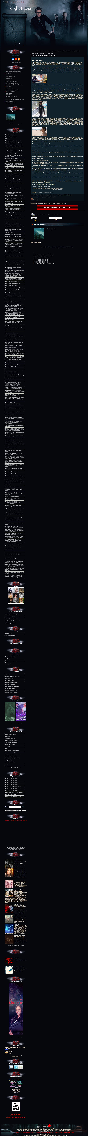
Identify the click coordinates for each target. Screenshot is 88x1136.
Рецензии (8, 94)
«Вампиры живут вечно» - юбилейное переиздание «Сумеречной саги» (13, 215)
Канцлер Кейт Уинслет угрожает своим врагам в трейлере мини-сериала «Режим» (14, 469)
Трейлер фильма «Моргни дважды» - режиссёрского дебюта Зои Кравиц (13, 360)
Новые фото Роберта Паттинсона (12, 283)
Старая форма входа (16, 62)
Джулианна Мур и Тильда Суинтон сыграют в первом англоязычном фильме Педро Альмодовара (14, 483)
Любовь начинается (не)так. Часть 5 (42, 258)
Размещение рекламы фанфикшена (16, 945)
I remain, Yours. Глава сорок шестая (13, 786)
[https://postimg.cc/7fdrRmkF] (39, 135)
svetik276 (16, 1092)
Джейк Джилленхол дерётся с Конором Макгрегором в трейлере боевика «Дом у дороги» (14, 489)
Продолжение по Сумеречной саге (13, 84)
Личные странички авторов (11, 692)
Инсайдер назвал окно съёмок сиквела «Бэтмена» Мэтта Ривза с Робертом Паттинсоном (14, 554)
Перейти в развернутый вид (16, 849)
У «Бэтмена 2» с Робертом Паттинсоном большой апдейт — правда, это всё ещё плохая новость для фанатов (14, 309)
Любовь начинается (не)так (11, 752)
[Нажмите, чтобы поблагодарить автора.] (34, 218)
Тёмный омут (8, 746)
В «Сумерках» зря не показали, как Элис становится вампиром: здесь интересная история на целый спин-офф (14, 164)
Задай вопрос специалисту (11, 660)
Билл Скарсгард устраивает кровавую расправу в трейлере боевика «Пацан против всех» (14, 418)
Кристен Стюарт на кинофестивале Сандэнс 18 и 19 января (13, 506)
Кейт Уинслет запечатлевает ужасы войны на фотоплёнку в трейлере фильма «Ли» (14, 357)
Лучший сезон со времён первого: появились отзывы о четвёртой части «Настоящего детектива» (13, 540)
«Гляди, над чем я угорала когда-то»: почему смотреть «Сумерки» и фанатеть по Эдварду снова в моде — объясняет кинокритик (14, 175)
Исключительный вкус (10, 744)
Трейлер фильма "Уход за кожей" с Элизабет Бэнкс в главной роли (13, 317)
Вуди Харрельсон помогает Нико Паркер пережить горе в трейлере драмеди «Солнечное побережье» (14, 502)
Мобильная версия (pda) (44, 1131)
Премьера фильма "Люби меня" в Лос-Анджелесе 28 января (13, 218)
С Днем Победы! (9, 203)
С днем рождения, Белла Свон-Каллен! (13, 287)
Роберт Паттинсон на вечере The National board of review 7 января (14, 227)
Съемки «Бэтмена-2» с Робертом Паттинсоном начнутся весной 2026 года (14, 182)
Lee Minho (53, 196)
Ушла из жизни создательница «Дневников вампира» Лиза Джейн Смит (14, 212)
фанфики (44, 196)
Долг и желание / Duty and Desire (12, 758)
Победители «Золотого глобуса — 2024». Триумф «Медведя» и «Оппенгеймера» (14, 537)
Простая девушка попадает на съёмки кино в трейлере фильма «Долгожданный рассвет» (14, 465)
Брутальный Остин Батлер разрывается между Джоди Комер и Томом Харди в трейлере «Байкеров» (14, 403)
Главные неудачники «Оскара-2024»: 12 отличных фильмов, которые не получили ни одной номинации (14, 391)
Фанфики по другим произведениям (13, 99)
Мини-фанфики (9, 76)
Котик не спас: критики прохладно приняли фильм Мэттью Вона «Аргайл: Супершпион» (14, 476)
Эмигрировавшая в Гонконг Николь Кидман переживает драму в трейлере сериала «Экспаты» (14, 569)
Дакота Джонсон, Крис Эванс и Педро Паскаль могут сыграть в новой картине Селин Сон (13, 461)
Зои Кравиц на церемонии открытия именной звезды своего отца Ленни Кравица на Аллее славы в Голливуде (14, 375)
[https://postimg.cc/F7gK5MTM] (39, 82)
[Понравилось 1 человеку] (32, 198)
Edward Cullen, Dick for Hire (11, 756)
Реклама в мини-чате (10, 102)
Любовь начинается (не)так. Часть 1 (42, 262)
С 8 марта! (7, 138)
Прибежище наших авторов (11, 682)
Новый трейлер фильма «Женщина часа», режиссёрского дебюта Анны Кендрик (14, 279)
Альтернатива (9, 93)
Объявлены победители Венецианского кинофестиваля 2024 (14, 296)
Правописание (9, 101)
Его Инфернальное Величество (12, 750)
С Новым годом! (9, 232)
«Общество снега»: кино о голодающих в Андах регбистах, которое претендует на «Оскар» (14, 513)
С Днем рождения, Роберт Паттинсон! (13, 201)
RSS (83, 2)
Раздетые (7, 736)
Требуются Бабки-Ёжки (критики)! (12, 614)
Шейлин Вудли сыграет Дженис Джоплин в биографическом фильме (14, 293)
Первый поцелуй (9, 766)
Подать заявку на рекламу (16, 723)
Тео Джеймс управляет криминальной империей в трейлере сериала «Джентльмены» (13, 422)
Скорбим (7, 368)
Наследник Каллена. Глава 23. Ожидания (14, 792)
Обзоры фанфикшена (10, 688)
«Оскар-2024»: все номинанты (12, 496)
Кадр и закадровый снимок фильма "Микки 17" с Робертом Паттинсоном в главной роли (14, 261)
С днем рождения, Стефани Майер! (13, 234)
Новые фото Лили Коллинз (11, 259)
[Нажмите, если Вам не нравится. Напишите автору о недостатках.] (55, 218)
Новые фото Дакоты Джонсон (11, 471)
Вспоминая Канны (9, 330)
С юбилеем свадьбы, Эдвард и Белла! (51, 229)
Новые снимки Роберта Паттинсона (13, 224)
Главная (70, 2)
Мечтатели (7, 764)
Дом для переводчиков (10, 684)
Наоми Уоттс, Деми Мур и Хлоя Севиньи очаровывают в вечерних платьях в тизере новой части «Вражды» (14, 565)
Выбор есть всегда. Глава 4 (11, 780)
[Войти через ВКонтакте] (13, 59)
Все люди (8, 88)
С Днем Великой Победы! (10, 347)
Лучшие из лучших (9, 680)
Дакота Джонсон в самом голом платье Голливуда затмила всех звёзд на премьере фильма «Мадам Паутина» (14, 457)
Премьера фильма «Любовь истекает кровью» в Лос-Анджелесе (13, 395)
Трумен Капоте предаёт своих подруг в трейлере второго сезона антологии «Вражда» (14, 544)
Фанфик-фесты (8, 658)
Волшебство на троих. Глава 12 (12, 794)
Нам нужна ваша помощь (11, 319)
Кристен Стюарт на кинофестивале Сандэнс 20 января (13, 499)
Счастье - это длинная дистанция (12, 754)
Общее (7, 73)
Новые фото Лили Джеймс (11, 473)
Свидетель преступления (10, 734)
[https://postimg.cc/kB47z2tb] (39, 116)
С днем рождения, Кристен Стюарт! (13, 364)
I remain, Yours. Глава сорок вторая (13, 796)
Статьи (36, 53)
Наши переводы (9, 91)
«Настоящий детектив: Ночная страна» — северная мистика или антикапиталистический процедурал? (14, 509)
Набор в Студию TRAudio (10, 623)
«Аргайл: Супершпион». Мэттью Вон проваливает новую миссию (13, 448)
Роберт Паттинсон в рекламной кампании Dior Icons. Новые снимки (14, 271)
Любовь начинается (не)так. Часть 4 (42, 259)
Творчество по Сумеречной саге (13, 71)
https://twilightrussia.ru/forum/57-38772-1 (44, 192)
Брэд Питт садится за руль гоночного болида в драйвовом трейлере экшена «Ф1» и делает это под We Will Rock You (14, 313)
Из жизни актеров (9, 74)
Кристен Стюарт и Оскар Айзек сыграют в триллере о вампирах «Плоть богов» (14, 354)
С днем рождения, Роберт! (11, 136)
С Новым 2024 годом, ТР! (11, 550)
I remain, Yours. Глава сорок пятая (12, 788)
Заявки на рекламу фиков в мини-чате (16, 848)
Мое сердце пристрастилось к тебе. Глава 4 (43, 254)
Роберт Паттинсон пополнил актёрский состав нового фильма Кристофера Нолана (14, 244)
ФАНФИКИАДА (8, 633)
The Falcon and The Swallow (11, 742)
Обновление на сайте (10, 134)
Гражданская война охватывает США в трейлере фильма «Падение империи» (13, 479)
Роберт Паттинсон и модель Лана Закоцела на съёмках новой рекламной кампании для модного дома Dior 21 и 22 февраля (14, 429)
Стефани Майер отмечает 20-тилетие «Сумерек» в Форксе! (13, 156)
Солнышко (51, 194)
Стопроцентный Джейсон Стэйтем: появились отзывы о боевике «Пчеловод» (14, 527)
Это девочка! (8, 362)
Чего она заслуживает (10, 762)
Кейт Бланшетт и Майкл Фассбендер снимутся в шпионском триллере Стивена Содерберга (14, 493)
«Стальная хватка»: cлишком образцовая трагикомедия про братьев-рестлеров (14, 517)
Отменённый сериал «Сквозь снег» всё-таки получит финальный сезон (14, 371)
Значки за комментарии (10, 635)
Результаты (13, 1055)
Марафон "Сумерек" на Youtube (12, 158)
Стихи (7, 86)
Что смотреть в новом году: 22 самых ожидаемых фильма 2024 (13, 534)
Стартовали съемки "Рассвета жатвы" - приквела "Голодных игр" (14, 185)
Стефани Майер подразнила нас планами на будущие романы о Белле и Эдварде (14, 150)
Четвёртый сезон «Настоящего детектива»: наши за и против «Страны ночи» (14, 411)
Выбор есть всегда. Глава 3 (11, 782)
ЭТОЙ (18, 956)
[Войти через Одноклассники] (19, 59)
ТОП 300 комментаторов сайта (16, 124)
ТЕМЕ (21, 971)
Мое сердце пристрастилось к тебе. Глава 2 (43, 256)
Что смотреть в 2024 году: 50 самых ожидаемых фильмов (13, 548)
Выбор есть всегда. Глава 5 (11, 778)
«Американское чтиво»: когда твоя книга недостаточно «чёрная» (14, 439)
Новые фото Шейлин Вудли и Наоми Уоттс (14, 281)
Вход (80, 2)
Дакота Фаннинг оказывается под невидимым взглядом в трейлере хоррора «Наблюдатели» (14, 408)
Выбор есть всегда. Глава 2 (11, 784)
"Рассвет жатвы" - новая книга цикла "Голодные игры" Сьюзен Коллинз (13, 209)
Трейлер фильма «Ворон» (11, 378)
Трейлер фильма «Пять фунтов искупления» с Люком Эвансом (12, 333)
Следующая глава (58, 189)
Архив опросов (18, 1055)
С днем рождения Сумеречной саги (13, 188)
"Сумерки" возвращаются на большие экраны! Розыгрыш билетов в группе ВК (13, 143)
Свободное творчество (11, 83)
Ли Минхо (48, 196)
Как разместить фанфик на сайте (12, 676)
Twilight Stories (8, 760)
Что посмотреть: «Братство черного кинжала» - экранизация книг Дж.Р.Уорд (13, 179)
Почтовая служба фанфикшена (12, 686)
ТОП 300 (7, 674)
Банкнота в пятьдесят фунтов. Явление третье (44, 263)
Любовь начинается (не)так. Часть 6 (42, 257)
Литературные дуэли (10, 96)
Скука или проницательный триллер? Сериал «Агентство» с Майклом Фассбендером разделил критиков (13, 247)
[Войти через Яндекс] (16, 59)
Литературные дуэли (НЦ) (11, 97)
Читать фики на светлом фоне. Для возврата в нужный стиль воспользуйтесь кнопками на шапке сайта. (57, 51)
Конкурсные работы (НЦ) (11, 81)
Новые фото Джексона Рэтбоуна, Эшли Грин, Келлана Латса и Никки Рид (14, 322)
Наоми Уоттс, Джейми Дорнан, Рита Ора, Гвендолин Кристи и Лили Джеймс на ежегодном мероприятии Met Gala (14, 350)
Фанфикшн (41, 53)
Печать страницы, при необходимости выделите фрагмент (48, 214)
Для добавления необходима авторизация (16, 847)
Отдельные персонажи (11, 89)
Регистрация (75, 2)
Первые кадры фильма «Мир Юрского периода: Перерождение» (13, 290)
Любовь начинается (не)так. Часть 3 (42, 260)
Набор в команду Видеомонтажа (12, 616)
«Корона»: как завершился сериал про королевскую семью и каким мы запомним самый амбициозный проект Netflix (14, 576)
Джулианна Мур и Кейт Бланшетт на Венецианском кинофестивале (13, 302)
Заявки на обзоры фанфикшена (12, 690)
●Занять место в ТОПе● (15, 767)
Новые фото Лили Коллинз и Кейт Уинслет (14, 299)
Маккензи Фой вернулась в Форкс (12, 140)
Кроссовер (8, 78)
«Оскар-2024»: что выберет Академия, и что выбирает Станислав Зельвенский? (14, 388)
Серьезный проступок (10, 738)
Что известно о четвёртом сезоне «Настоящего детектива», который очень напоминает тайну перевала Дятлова (14, 561)
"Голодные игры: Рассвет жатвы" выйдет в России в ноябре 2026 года (14, 153)
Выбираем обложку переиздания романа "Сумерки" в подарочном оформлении (14, 146)
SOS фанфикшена (9, 678)
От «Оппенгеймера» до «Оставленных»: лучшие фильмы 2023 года (14, 558)
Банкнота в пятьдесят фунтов (11, 740)
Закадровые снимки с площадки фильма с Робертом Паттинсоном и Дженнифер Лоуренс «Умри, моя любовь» (14, 305)
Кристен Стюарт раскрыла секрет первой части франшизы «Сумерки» (14, 436)
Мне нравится (37, 199)
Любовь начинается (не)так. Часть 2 (42, 261)
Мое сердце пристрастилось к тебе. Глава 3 (43, 255)
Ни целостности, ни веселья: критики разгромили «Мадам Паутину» (13, 454)
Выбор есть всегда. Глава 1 (11, 790)
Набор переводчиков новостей (12, 618)
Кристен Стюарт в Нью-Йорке (11, 380)
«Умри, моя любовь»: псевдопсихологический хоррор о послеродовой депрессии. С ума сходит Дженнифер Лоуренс (13, 192)
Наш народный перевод (10, 656)
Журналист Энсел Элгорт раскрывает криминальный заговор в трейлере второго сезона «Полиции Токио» (14, 530)
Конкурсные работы (10, 79)
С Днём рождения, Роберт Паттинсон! (13, 345)
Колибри (7, 748)
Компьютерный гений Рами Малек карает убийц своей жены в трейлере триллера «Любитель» (14, 240)
